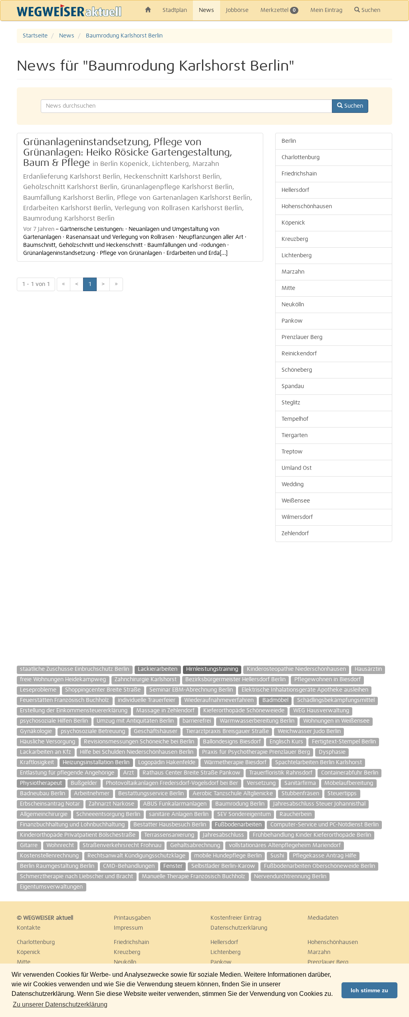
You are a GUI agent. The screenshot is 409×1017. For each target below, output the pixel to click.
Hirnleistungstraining (212, 669)
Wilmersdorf (297, 517)
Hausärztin (368, 669)
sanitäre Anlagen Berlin (178, 814)
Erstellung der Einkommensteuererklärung (73, 710)
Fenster (173, 866)
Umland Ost (297, 468)
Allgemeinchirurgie (44, 814)
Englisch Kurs (286, 742)
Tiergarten (295, 435)
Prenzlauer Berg (302, 337)
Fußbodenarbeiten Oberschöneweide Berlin (319, 866)
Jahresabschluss (223, 835)
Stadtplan (175, 10)
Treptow (292, 452)
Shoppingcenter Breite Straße (103, 690)
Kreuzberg (295, 239)
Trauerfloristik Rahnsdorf (280, 773)
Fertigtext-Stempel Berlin (344, 742)
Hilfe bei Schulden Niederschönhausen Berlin (136, 752)
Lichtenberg (297, 255)
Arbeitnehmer (91, 793)
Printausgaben (132, 918)
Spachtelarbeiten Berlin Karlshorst (318, 762)
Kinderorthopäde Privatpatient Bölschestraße (77, 835)
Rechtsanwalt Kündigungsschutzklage (136, 856)
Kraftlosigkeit (37, 762)
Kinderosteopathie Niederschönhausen (296, 669)
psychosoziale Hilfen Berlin (54, 721)
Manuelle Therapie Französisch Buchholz (193, 876)
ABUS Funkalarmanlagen (174, 804)
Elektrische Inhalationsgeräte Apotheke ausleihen (305, 690)
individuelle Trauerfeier (146, 700)
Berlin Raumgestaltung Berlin (57, 866)
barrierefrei (197, 721)
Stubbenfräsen (300, 793)
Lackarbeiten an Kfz (45, 752)
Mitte (288, 288)
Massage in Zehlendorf (165, 710)
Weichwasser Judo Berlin (309, 731)
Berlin (289, 141)
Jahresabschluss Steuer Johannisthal (319, 804)
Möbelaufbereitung (348, 783)
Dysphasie (332, 752)
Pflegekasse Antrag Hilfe (324, 856)
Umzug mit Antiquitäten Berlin (135, 721)
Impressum (128, 928)
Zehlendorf (295, 533)
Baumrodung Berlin (239, 804)
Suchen (370, 10)
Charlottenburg (301, 157)
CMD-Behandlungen (129, 866)
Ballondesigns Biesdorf (232, 742)
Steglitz (291, 403)
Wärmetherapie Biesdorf (235, 762)
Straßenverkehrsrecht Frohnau (122, 845)
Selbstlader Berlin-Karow (223, 866)
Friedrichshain (299, 174)
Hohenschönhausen (307, 206)
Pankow (292, 321)
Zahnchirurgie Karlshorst (146, 679)
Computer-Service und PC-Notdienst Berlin (324, 825)
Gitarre (29, 845)
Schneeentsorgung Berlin (108, 814)
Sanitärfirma (300, 783)
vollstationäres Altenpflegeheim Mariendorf (285, 845)
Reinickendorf (299, 354)
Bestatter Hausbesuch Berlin (169, 825)
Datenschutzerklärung (238, 928)
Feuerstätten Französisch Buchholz (64, 700)
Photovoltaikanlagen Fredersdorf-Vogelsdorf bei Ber (172, 783)
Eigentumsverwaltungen (51, 887)
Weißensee (296, 501)
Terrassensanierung (169, 835)
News (206, 10)
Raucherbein (296, 814)
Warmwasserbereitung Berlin (257, 721)
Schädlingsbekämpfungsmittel (336, 700)
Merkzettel (278, 10)
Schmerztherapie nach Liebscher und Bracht (76, 876)
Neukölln (293, 304)
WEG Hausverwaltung (321, 710)
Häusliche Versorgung (47, 742)
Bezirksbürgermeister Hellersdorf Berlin (235, 679)
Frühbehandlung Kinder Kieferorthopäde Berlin (312, 835)
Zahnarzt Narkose (111, 804)
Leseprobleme (38, 690)
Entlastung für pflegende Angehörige (67, 773)
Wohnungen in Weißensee (336, 721)
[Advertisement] (333, 600)
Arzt (128, 773)
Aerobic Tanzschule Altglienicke (233, 793)
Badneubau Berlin (42, 793)
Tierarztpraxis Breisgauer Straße (227, 731)
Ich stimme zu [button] (369, 990)
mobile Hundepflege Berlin (228, 856)
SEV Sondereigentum (244, 814)
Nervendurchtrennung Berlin (290, 876)
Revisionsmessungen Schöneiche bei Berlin (139, 742)
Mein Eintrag (326, 10)
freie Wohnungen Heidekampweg (63, 679)
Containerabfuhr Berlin (349, 773)
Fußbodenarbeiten (238, 825)
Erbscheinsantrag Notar (50, 804)
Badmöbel (275, 700)
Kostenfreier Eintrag (235, 918)
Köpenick (293, 223)
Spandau (293, 386)
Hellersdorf (295, 190)
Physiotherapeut (41, 783)
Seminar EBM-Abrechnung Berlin (191, 690)
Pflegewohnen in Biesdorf (327, 679)
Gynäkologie (36, 731)
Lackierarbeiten (157, 669)
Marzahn (293, 272)
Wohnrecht (60, 845)
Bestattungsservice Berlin (151, 793)
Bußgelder (84, 783)
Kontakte (28, 928)
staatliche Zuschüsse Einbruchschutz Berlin (74, 669)
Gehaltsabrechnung (195, 845)
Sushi (277, 856)
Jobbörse (237, 10)
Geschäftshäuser (155, 731)
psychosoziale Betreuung (93, 731)
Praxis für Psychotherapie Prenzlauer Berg (256, 752)
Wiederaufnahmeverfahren (219, 700)
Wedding (293, 484)
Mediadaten (323, 918)
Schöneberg (297, 370)
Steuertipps (342, 793)
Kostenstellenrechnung (49, 856)
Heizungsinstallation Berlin (96, 762)
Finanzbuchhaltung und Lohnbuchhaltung (72, 825)
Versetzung (261, 783)
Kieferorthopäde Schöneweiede (243, 710)
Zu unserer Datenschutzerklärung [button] (60, 1004)
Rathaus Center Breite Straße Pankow (191, 773)
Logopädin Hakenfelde (166, 762)
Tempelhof (295, 419)
